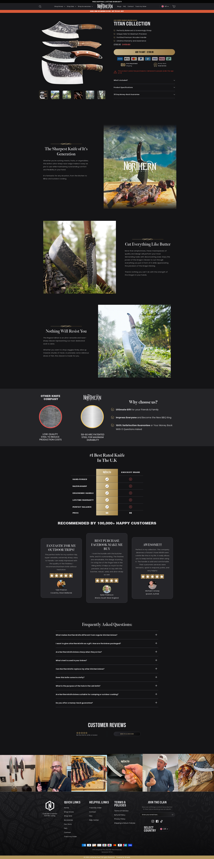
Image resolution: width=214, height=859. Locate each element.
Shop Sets (70, 6)
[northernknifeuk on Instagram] (152, 821)
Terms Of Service (121, 811)
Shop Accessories (84, 6)
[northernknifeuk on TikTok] (161, 821)
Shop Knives (59, 6)
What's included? (121, 80)
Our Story (68, 824)
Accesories (68, 820)
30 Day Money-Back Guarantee (126, 94)
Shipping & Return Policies (124, 823)
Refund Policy (119, 815)
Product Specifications (123, 87)
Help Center (94, 820)
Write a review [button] (127, 734)
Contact (131, 6)
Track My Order (95, 808)
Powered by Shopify (123, 857)
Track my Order (140, 6)
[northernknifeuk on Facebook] (157, 821)
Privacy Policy (119, 819)
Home (66, 808)
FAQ (124, 6)
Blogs (119, 6)
